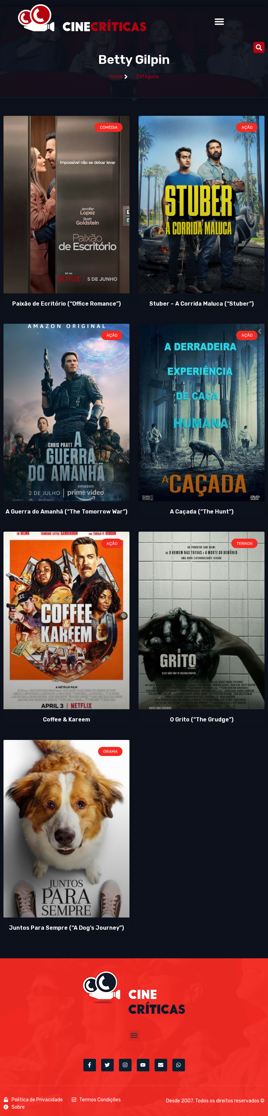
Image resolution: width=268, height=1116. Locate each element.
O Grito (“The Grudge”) (201, 719)
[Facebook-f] (89, 1065)
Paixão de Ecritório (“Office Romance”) (66, 303)
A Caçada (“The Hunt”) (201, 511)
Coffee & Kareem (66, 719)
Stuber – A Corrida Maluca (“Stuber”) (201, 303)
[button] (219, 21)
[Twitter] (107, 1065)
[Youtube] (143, 1065)
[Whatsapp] (178, 1065)
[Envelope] (161, 1065)
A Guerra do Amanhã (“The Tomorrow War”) (66, 511)
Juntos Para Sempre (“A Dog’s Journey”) (66, 927)
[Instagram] (125, 1065)
